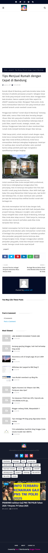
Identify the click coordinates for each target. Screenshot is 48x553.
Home (5, 70)
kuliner (20, 469)
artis (23, 461)
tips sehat (6, 476)
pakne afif (7, 85)
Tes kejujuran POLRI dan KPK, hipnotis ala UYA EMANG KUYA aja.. (27, 399)
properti (11, 70)
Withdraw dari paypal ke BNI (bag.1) (25, 367)
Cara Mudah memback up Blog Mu (25, 377)
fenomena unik (19, 465)
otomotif (36, 469)
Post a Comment (10, 321)
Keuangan (16, 461)
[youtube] (31, 455)
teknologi (26, 472)
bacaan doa (31, 461)
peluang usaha (8, 472)
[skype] (32, 2)
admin (6, 509)
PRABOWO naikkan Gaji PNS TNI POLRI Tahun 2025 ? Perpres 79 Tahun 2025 (22, 504)
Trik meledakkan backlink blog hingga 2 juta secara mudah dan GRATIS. (28, 430)
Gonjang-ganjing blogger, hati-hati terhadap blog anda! (28, 347)
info (28, 465)
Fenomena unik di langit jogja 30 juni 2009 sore (28, 358)
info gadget (35, 465)
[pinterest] (28, 2)
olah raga (28, 469)
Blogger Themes (35, 549)
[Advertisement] (24, 39)
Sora (16, 549)
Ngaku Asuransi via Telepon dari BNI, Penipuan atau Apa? (26, 389)
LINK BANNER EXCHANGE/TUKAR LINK (26, 336)
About (23, 545)
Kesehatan (6, 461)
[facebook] (16, 2)
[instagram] (24, 2)
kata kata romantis (9, 469)
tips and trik (36, 472)
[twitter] (20, 2)
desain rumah (7, 465)
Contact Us (31, 545)
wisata (15, 476)
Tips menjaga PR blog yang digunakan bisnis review (29, 420)
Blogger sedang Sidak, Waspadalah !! (26, 409)
